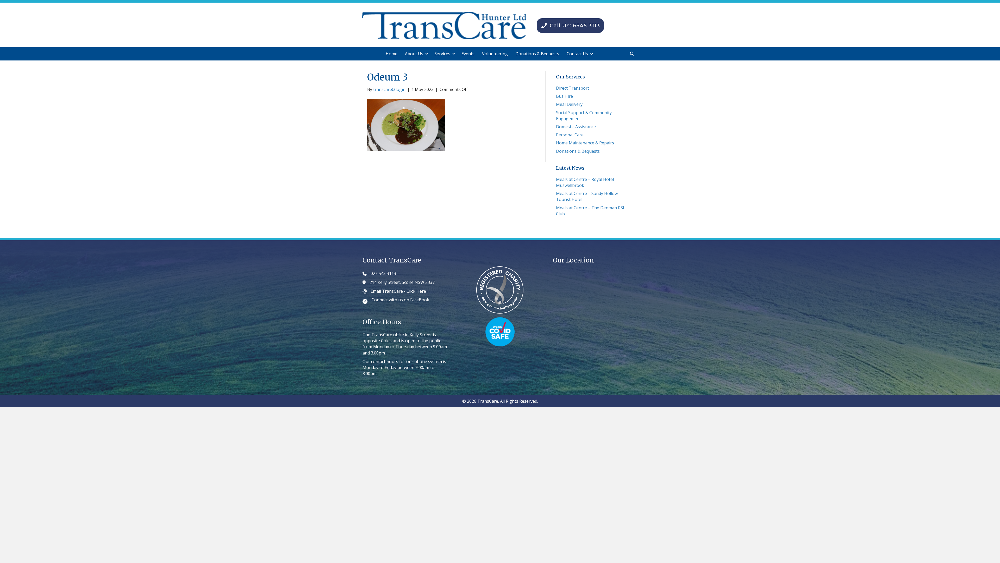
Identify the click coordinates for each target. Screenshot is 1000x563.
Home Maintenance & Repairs (585, 143)
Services (442, 54)
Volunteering (495, 54)
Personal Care (570, 135)
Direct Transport (572, 88)
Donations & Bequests (537, 54)
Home (391, 54)
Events (467, 54)
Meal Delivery (569, 104)
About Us (414, 54)
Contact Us (577, 54)
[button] (426, 53)
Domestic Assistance (576, 127)
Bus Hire (564, 96)
